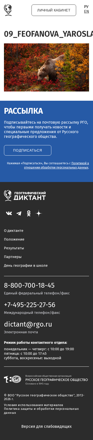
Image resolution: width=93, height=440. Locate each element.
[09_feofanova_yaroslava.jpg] (46, 90)
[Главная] (8, 10)
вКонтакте (9, 213)
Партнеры (13, 257)
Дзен (39, 213)
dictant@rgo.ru (28, 324)
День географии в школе (26, 265)
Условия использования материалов (33, 405)
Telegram (19, 213)
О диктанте (13, 231)
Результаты (14, 248)
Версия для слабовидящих (46, 427)
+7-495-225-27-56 (29, 305)
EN (86, 11)
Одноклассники (29, 213)
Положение (14, 239)
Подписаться (27, 150)
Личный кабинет (53, 10)
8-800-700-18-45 (29, 285)
